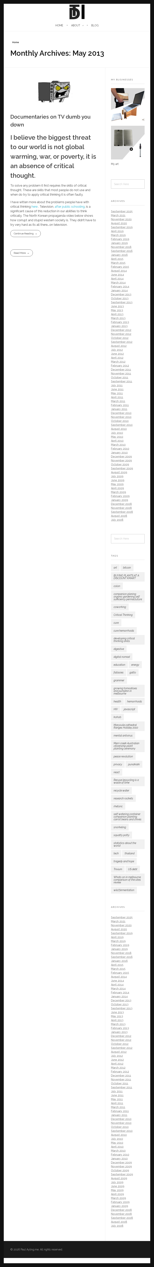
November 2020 (121, 219)
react (117, 772)
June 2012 (117, 353)
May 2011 (117, 393)
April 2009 (117, 488)
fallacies (119, 672)
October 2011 (119, 377)
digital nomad (122, 656)
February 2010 (120, 448)
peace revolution (123, 756)
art (115, 567)
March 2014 (118, 282)
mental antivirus (123, 735)
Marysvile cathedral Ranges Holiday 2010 (126, 726)
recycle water (121, 790)
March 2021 (118, 215)
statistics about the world (125, 844)
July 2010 (117, 432)
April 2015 (117, 258)
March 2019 (118, 235)
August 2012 (119, 345)
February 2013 (120, 322)
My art (115, 163)
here (34, 206)
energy (135, 664)
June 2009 (117, 480)
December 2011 (121, 369)
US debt (132, 869)
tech (116, 853)
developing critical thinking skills (124, 640)
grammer (119, 680)
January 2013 (119, 326)
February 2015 (120, 266)
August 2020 (119, 223)
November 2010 (121, 417)
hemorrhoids (134, 701)
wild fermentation (124, 890)
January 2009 (119, 500)
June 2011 (117, 389)
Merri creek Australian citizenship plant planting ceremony (126, 746)
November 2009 (121, 460)
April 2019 (117, 231)
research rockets (123, 798)
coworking (120, 606)
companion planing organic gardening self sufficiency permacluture (128, 596)
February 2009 (120, 496)
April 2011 (117, 397)
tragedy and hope (124, 861)
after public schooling (70, 206)
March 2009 (118, 492)
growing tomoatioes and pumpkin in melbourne (125, 691)
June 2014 (117, 274)
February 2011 (120, 405)
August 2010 (119, 428)
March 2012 (118, 361)
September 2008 (122, 511)
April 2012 (117, 357)
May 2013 (117, 310)
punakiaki (134, 764)
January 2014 (119, 290)
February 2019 (120, 239)
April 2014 (117, 278)
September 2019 (122, 227)
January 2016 (119, 254)
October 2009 (120, 464)
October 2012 (119, 337)
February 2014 (120, 286)
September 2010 (122, 424)
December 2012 (121, 330)
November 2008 (121, 507)
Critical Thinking (123, 614)
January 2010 (119, 452)
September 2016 (122, 250)
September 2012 (121, 341)
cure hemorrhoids (124, 630)
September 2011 (121, 381)
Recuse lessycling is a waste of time (126, 781)
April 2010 (117, 440)
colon (117, 586)
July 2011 (117, 385)
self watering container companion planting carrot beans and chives (127, 817)
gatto (133, 672)
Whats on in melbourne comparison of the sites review (127, 880)
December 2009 (121, 456)
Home (15, 42)
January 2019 (119, 243)
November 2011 (121, 373)
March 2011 (118, 401)
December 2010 (121, 413)
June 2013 (117, 306)
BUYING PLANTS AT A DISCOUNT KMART (126, 577)
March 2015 (118, 262)
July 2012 (117, 349)
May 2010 (117, 436)
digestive (119, 648)
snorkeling (120, 827)
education (119, 664)
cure (116, 622)
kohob (117, 717)
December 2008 (121, 503)
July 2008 (117, 519)
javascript (129, 709)
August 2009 (119, 472)
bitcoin (127, 567)
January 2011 (119, 409)
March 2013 (118, 318)
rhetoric (118, 806)
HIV (116, 709)
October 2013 (119, 298)
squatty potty (121, 835)
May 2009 (117, 484)
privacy (118, 764)
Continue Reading (24, 233)
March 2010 (118, 444)
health (117, 701)
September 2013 (121, 302)
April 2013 (117, 314)
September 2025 (122, 211)
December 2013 (121, 294)
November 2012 (121, 333)
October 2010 (120, 420)
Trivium (118, 869)
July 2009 (117, 476)
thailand (129, 853)
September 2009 (122, 468)
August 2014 (119, 270)
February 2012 (120, 365)
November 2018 (121, 247)
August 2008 (119, 515)
